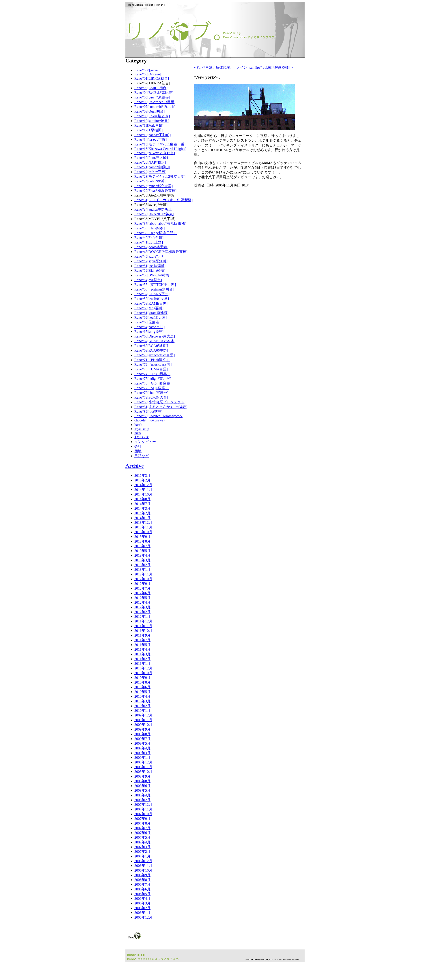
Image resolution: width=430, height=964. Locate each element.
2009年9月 (142, 729)
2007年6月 (142, 833)
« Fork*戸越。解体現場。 (214, 67)
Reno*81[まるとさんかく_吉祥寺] (160, 407)
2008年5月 (142, 790)
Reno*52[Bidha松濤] (149, 270)
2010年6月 (142, 687)
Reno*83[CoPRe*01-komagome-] (158, 416)
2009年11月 (143, 720)
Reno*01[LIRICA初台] (151, 78)
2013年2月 (142, 565)
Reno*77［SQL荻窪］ (151, 388)
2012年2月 (142, 612)
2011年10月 (143, 631)
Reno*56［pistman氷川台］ (155, 289)
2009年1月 (142, 757)
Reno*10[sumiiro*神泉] (151, 121)
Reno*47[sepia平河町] (151, 261)
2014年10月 (143, 494)
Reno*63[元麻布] (147, 322)
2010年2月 (142, 706)
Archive (134, 466)
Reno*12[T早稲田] (148, 130)
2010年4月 (142, 696)
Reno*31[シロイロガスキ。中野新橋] (163, 200)
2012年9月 (142, 584)
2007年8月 (142, 823)
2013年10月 (143, 532)
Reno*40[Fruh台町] (148, 237)
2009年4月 (142, 748)
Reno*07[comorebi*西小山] (154, 107)
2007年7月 (142, 828)
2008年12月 (143, 762)
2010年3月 (142, 701)
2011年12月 (143, 621)
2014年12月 (143, 485)
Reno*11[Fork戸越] (148, 125)
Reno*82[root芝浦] (148, 411)
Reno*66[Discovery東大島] (154, 336)
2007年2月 (142, 851)
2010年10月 (143, 673)
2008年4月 (142, 795)
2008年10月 (143, 772)
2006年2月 (142, 908)
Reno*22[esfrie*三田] (150, 172)
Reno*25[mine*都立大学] (153, 186)
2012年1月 (142, 616)
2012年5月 (142, 598)
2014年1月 (142, 518)
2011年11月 (143, 626)
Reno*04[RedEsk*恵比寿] (153, 92)
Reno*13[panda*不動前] (152, 135)
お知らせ (141, 437)
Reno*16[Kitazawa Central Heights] (160, 149)
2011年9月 (142, 635)
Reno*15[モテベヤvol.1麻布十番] (159, 144)
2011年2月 (142, 659)
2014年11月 (143, 490)
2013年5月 (142, 551)
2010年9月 (142, 678)
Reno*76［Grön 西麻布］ (154, 383)
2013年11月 (143, 527)
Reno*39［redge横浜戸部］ (155, 233)
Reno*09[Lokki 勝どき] (152, 116)
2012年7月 (142, 588)
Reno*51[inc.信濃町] (150, 266)
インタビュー (145, 442)
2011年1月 (142, 663)
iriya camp (141, 429)
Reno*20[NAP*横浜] (150, 162)
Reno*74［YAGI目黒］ (152, 374)
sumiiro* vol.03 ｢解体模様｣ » (271, 67)
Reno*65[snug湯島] (148, 331)
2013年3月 (142, 560)
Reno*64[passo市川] (149, 327)
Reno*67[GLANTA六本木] (154, 341)
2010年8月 (142, 682)
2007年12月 (143, 804)
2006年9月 (142, 875)
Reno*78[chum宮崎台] (151, 393)
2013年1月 (142, 569)
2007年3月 (142, 847)
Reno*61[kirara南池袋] (151, 313)
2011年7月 (142, 640)
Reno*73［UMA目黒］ (152, 369)
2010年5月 (142, 692)
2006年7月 (142, 884)
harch (138, 425)
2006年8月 (142, 880)
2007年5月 (142, 837)
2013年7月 (142, 546)
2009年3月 (142, 753)
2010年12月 (143, 668)
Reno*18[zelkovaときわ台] (154, 153)
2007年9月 (142, 819)
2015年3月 (142, 475)
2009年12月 (143, 715)
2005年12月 (143, 917)
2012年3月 (142, 607)
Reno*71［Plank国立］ (152, 360)
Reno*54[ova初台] (148, 280)
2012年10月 (143, 579)
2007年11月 (143, 809)
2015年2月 (142, 480)
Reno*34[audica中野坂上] (153, 209)
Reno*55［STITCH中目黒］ (156, 284)
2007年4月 (142, 842)
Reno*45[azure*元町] (150, 256)
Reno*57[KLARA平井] (152, 294)
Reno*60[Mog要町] (148, 308)
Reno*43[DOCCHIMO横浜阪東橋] (160, 252)
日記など (141, 456)
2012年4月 (142, 602)
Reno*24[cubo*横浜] (150, 181)
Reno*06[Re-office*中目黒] (154, 102)
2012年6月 (142, 593)
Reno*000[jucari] (146, 70)
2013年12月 (143, 522)
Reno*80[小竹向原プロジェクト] (159, 402)
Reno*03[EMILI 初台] (151, 88)
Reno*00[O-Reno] (147, 74)
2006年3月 (142, 903)
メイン (241, 67)
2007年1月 (142, 856)
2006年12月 (143, 861)
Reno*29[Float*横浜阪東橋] (155, 190)
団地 (138, 451)
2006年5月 (142, 894)
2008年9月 (142, 776)
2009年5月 (142, 743)
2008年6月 (142, 786)
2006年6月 (142, 889)
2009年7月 (142, 739)
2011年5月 (142, 645)
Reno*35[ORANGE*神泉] (154, 214)
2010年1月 (142, 710)
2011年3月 (142, 654)
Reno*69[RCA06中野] (151, 350)
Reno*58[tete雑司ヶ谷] (151, 299)
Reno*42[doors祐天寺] (151, 247)
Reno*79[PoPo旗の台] (151, 397)
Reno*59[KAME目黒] (151, 303)
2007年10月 (143, 814)
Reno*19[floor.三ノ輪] (151, 158)
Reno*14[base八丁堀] (150, 139)
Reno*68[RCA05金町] (151, 346)
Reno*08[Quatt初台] (149, 111)
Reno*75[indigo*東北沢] (152, 378)
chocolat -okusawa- (149, 420)
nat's (137, 433)
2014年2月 (142, 513)
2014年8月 (142, 499)
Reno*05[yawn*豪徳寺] (152, 97)
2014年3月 (142, 508)
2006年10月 (143, 870)
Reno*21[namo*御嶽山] (152, 167)
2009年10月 (143, 725)
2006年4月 (142, 898)
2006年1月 (142, 913)
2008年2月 (142, 800)
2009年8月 (142, 734)
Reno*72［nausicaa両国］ (154, 364)
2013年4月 (142, 555)
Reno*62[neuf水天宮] (150, 317)
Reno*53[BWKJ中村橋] (152, 275)
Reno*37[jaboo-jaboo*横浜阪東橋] (160, 223)
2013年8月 (142, 541)
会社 (138, 446)
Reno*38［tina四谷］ (150, 228)
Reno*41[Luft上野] (148, 242)
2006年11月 (143, 866)
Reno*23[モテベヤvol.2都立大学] (159, 176)
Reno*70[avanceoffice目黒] (154, 355)
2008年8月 (142, 781)
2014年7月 (142, 504)
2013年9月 (142, 537)
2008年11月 (143, 767)
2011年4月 (142, 649)
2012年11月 (143, 574)
